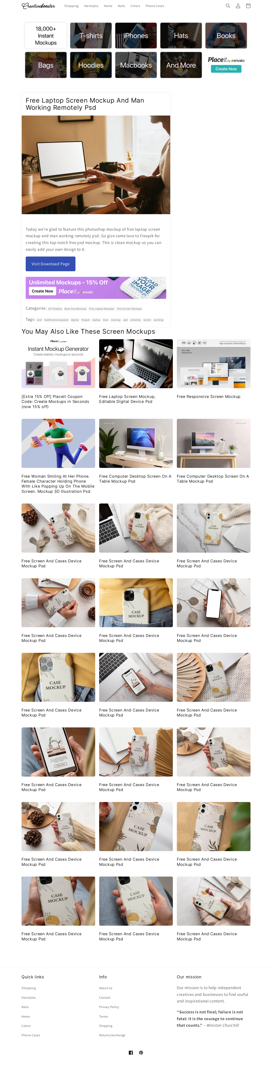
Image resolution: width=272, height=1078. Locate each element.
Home (26, 1016)
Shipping (106, 1026)
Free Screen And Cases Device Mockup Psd (51, 563)
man (105, 320)
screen (147, 320)
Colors (26, 1026)
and (39, 320)
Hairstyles (29, 997)
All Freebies (55, 308)
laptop (96, 320)
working (158, 320)
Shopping (29, 988)
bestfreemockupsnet (56, 320)
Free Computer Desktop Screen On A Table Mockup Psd (135, 479)
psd (125, 320)
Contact (105, 997)
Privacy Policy (109, 1007)
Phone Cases (31, 1035)
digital (75, 320)
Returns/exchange (112, 1035)
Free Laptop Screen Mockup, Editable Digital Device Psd (127, 399)
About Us (106, 988)
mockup (116, 320)
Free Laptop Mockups (101, 308)
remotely (135, 320)
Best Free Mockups (75, 308)
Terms (103, 1016)
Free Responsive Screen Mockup (209, 396)
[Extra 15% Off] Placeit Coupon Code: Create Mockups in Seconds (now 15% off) (55, 401)
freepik (86, 320)
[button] (228, 6)
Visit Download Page (50, 263)
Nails (25, 1007)
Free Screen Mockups (129, 308)
